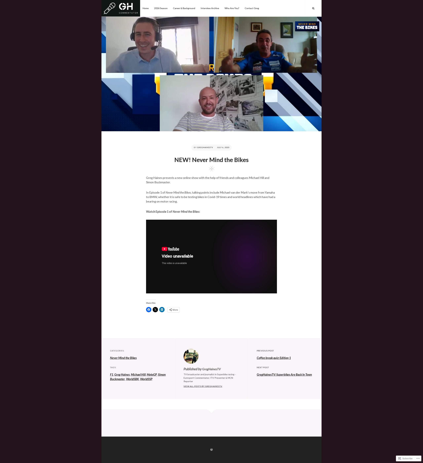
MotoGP (152, 374)
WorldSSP (146, 379)
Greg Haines (122, 374)
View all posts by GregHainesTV (203, 386)
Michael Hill (138, 374)
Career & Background (184, 8)
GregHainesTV (205, 147)
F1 (111, 374)
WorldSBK (132, 379)
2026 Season (161, 8)
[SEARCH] (313, 8)
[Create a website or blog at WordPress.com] (211, 449)
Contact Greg (252, 8)
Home (146, 8)
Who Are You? (232, 8)
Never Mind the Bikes (123, 358)
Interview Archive (210, 8)
